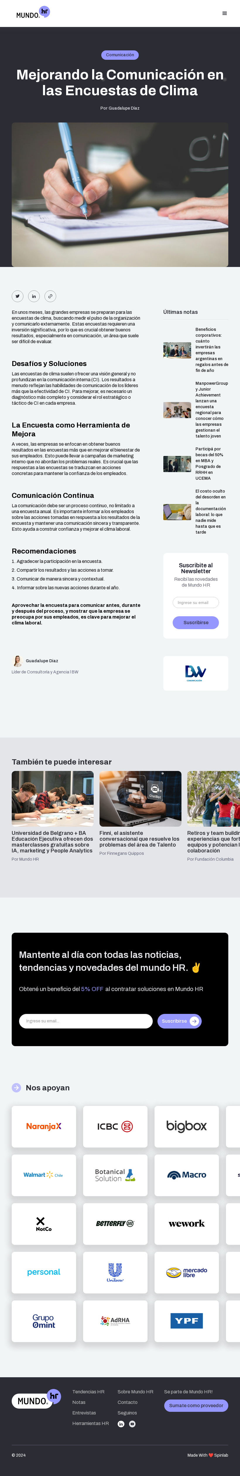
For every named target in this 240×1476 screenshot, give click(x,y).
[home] (31, 13)
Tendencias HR (88, 1391)
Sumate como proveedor (196, 1405)
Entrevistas (84, 1412)
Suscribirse (174, 1021)
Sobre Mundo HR (135, 1391)
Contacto (128, 1402)
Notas (78, 1402)
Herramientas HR (90, 1423)
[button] (224, 13)
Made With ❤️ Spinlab (208, 1455)
